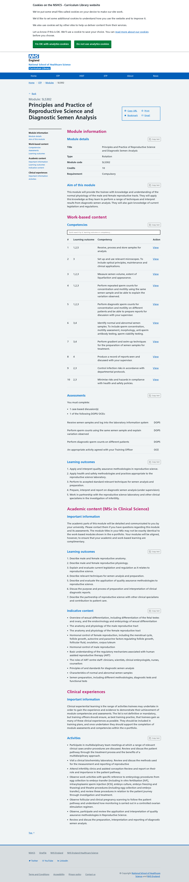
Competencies (34, 147)
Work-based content (38, 144)
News (155, 76)
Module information (38, 133)
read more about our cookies (131, 31)
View (156, 247)
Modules (50, 82)
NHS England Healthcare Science (82, 853)
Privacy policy (75, 874)
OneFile (42, 853)
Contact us (90, 874)
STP (58, 76)
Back (34, 93)
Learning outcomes (37, 154)
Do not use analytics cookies (92, 44)
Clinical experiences (38, 172)
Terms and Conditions (39, 874)
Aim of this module (37, 139)
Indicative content (36, 168)
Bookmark (133, 115)
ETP (105, 76)
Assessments (34, 150)
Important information (38, 162)
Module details (35, 136)
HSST (81, 76)
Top (31, 833)
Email (147, 115)
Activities (32, 179)
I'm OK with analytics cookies (52, 44)
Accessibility (59, 874)
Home (34, 76)
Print (147, 111)
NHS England (57, 853)
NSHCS (32, 853)
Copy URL (132, 111)
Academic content (37, 158)
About (130, 76)
